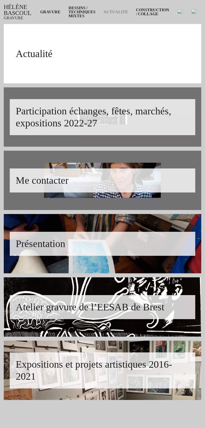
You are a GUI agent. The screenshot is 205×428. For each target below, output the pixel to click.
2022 (44, 38)
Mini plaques (51, 56)
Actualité (116, 12)
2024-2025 (49, 26)
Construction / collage (152, 12)
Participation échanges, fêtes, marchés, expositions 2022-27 (146, 22)
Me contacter (115, 30)
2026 (44, 20)
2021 (44, 44)
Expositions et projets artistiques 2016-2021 (140, 48)
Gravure (50, 12)
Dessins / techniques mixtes (82, 12)
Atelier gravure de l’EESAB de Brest (135, 42)
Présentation (114, 36)
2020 (44, 50)
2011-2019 (48, 62)
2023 (44, 32)
